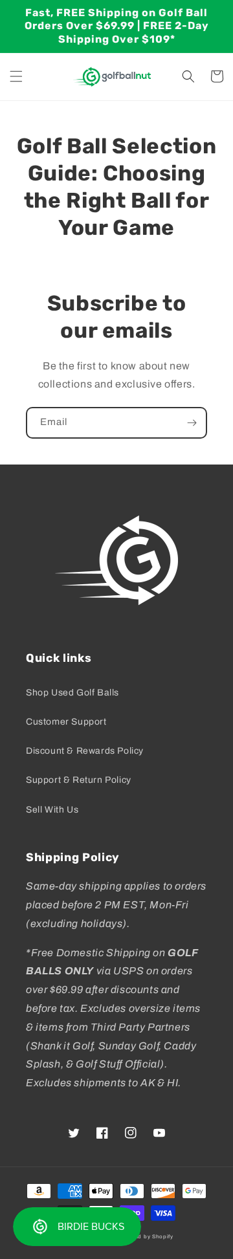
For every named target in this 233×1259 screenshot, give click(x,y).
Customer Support (66, 722)
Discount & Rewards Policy (85, 751)
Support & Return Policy (78, 780)
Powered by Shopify (145, 1237)
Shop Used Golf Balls (72, 692)
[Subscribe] (191, 423)
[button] (16, 76)
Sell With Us (52, 810)
